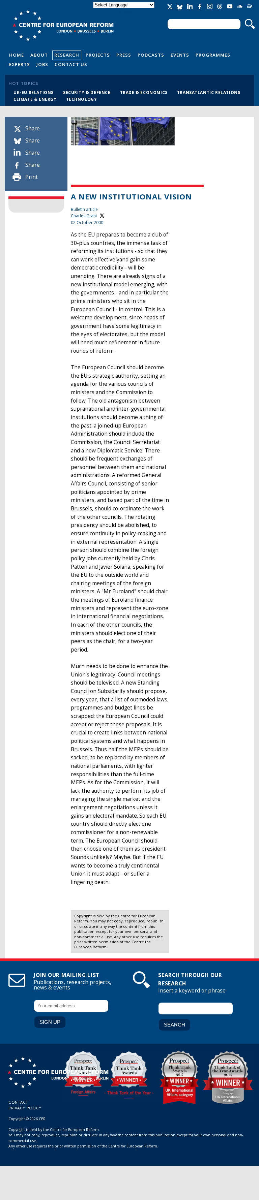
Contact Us (71, 64)
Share (32, 128)
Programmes (213, 55)
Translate (124, 10)
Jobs (42, 64)
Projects (98, 55)
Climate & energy (35, 99)
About (39, 55)
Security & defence (87, 92)
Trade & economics (144, 92)
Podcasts (151, 55)
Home (16, 55)
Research (66, 55)
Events (180, 55)
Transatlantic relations (208, 92)
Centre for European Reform (62, 25)
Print (31, 177)
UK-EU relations (33, 92)
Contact (18, 1102)
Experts (19, 64)
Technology (81, 99)
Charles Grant (84, 216)
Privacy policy (24, 1107)
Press (123, 55)
